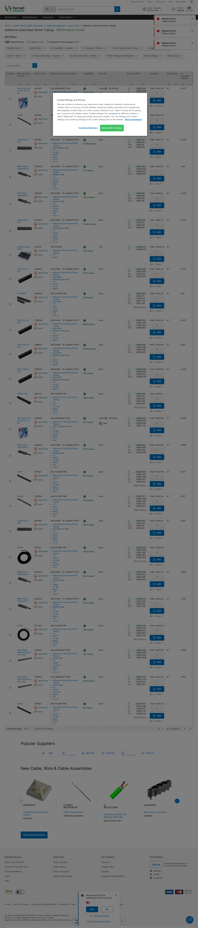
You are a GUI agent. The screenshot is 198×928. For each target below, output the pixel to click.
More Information (133, 119)
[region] (100, 114)
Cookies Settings (88, 128)
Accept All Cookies (112, 128)
